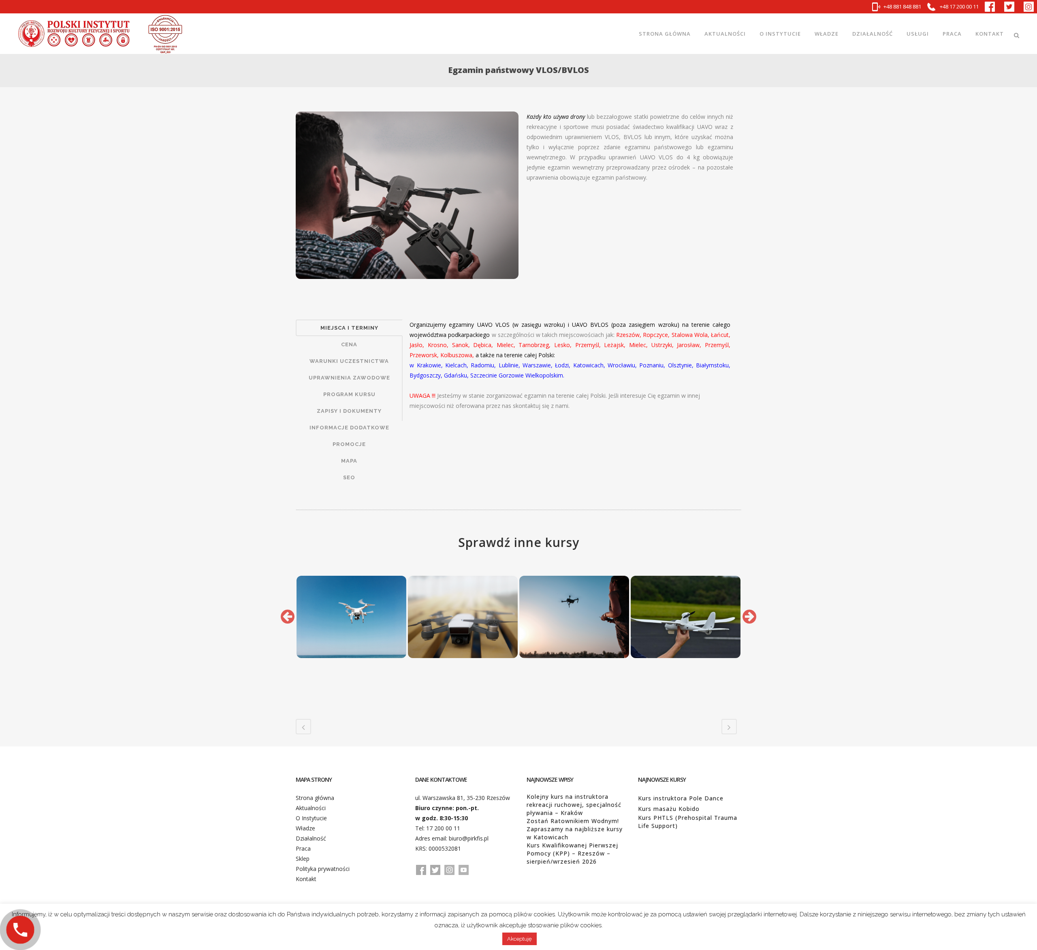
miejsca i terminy (349, 328)
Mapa (349, 461)
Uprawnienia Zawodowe (349, 378)
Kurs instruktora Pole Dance (680, 798)
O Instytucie (311, 818)
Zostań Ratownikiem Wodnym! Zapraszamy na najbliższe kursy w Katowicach (575, 829)
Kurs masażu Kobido (669, 809)
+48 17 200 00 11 (959, 6)
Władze (305, 828)
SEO (349, 477)
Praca (303, 848)
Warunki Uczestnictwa (349, 361)
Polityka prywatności (323, 869)
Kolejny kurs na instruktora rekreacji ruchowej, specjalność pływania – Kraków (574, 805)
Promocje (349, 444)
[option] (351, 617)
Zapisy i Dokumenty (349, 411)
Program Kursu (349, 394)
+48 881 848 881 (902, 6)
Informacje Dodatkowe (349, 428)
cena (349, 344)
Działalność (311, 838)
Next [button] (749, 617)
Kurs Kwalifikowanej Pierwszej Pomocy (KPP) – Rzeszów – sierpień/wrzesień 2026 (572, 853)
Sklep (302, 858)
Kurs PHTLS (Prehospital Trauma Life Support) (687, 822)
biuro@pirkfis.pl (469, 838)
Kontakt (306, 879)
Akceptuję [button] (519, 939)
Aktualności (311, 808)
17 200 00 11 (443, 828)
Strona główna (315, 798)
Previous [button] (288, 617)
